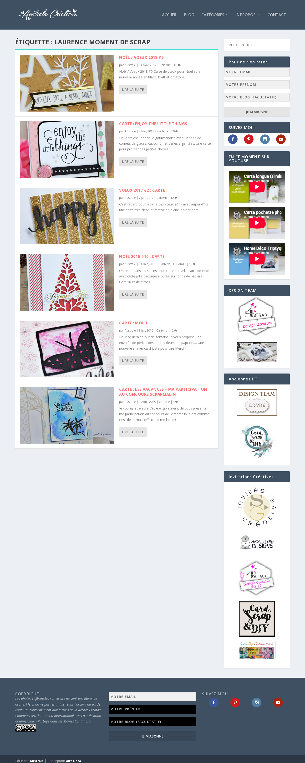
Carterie (165, 65)
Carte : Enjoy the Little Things (153, 123)
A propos (245, 15)
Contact (277, 15)
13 (191, 264)
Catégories (212, 15)
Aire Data (73, 761)
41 (176, 65)
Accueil (169, 15)
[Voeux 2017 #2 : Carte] (67, 216)
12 (173, 198)
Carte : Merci (133, 323)
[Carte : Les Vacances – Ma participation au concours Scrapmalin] (67, 415)
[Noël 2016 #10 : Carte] (67, 282)
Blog (189, 15)
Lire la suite (133, 89)
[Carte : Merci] (67, 349)
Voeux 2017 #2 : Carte (142, 190)
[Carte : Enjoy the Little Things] (67, 149)
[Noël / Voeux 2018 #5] (67, 83)
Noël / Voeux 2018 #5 (141, 57)
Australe (130, 65)
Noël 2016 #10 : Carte (142, 256)
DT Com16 (179, 264)
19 (173, 131)
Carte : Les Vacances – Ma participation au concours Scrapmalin (163, 392)
